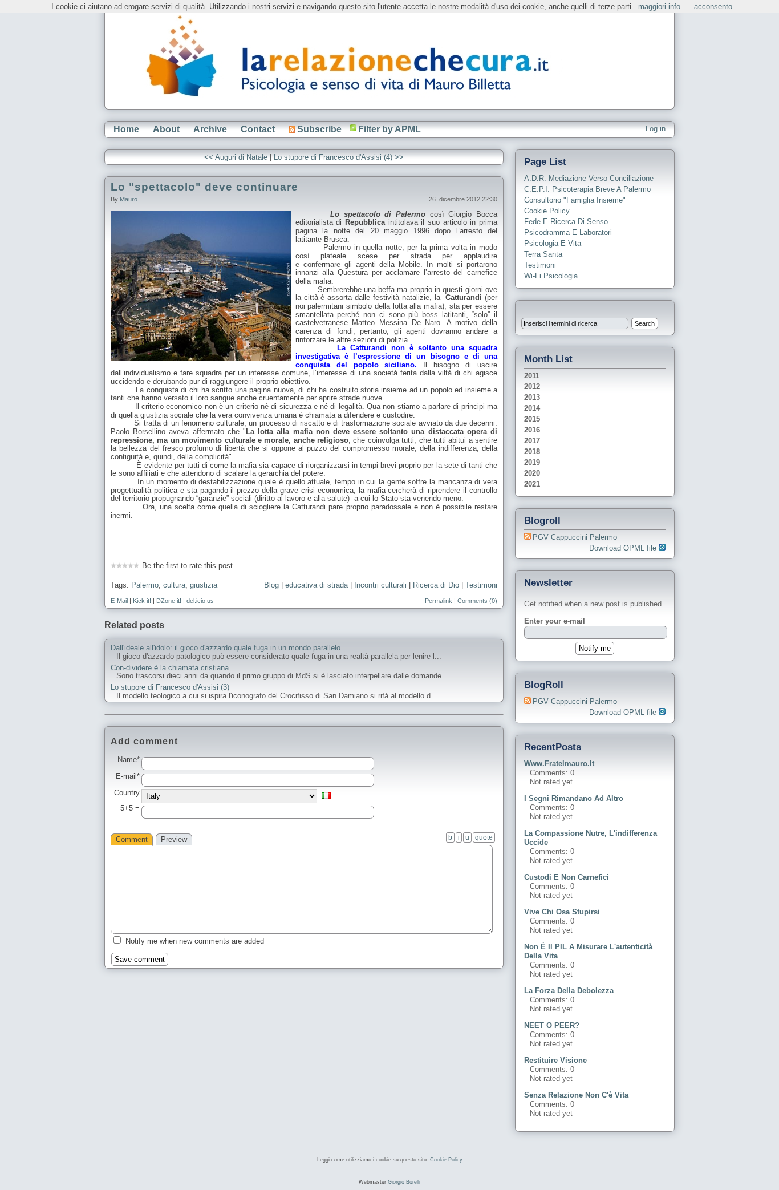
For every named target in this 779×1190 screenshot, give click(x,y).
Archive (210, 129)
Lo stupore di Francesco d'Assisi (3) (170, 687)
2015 (532, 419)
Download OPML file (624, 548)
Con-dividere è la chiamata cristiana (170, 668)
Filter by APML (389, 129)
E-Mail (119, 600)
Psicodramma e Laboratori (568, 232)
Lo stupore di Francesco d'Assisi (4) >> (339, 157)
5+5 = (130, 808)
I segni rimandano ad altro (573, 798)
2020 (532, 473)
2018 (532, 451)
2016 (532, 430)
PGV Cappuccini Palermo (575, 537)
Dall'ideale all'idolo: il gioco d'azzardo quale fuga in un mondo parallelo (225, 648)
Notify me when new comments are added (194, 941)
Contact (258, 129)
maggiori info (659, 6)
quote (484, 837)
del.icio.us (200, 600)
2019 (532, 462)
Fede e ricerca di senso (566, 221)
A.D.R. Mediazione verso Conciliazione (589, 178)
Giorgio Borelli (404, 1182)
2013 (532, 397)
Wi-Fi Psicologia (551, 276)
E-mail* (128, 776)
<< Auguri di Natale (235, 157)
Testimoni (481, 585)
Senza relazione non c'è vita (576, 1095)
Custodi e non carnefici (566, 877)
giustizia (203, 585)
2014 (532, 408)
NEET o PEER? (551, 1025)
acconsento (713, 6)
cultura (174, 585)
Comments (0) (477, 600)
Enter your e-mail (554, 621)
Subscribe (319, 129)
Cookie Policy (547, 211)
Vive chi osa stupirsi (562, 912)
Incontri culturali (380, 585)
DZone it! (168, 600)
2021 (532, 484)
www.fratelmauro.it (559, 763)
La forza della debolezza (569, 990)
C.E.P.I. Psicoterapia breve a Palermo (587, 189)
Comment (132, 839)
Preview (174, 839)
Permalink (438, 600)
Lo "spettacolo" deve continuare (204, 187)
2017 (532, 440)
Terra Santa (543, 254)
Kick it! (142, 600)
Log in (656, 128)
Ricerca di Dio (436, 585)
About (166, 129)
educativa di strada (316, 585)
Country (127, 793)
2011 (531, 375)
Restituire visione (555, 1060)
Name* (128, 760)
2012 (532, 386)
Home (126, 129)
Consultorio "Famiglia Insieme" (575, 200)
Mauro (128, 199)
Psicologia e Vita (552, 243)
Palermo (145, 585)
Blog (271, 585)
